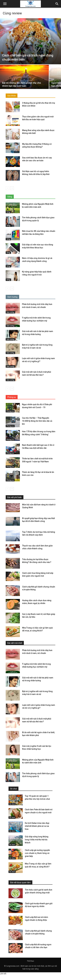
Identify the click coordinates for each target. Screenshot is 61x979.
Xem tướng (10, 312)
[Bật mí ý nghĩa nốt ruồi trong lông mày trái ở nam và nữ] (13, 348)
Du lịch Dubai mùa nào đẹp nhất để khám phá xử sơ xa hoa (37, 826)
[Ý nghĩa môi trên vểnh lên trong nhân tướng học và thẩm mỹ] (13, 321)
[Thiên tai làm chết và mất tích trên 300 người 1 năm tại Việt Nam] (13, 462)
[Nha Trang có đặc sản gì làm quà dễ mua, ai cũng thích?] (13, 631)
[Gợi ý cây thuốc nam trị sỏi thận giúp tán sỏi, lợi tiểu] (13, 618)
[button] (57, 4)
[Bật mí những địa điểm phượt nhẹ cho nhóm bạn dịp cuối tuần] (24, 83)
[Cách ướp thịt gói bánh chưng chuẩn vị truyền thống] (13, 590)
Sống (8, 212)
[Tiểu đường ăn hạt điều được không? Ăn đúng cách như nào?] (13, 563)
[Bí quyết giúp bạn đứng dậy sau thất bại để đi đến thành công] (13, 521)
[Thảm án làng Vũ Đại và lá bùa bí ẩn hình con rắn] (13, 476)
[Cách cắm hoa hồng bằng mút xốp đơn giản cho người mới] (13, 576)
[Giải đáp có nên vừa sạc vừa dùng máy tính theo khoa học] (13, 248)
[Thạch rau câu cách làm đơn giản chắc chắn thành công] (13, 549)
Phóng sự (10, 411)
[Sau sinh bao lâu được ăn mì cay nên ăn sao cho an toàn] (13, 161)
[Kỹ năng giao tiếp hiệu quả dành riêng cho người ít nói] (13, 275)
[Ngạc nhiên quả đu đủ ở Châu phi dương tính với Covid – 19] (13, 408)
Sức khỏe (11, 96)
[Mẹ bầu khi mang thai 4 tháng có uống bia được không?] (13, 148)
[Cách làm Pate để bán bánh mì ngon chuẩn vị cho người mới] (16, 813)
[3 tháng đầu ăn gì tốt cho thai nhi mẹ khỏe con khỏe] (13, 106)
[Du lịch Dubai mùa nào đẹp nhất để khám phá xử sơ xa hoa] (16, 827)
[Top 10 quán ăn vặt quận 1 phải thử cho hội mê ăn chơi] (16, 800)
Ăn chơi (12, 804)
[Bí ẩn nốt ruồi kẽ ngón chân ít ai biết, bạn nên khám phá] (13, 736)
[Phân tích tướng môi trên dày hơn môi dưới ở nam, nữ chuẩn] (13, 308)
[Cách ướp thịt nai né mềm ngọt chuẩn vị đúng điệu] (16, 920)
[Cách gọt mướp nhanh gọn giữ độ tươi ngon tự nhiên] (16, 907)
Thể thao (30, 961)
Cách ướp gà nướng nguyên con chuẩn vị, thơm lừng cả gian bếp (37, 853)
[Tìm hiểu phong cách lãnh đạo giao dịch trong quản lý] (13, 221)
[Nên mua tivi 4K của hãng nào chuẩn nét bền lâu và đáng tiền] (13, 235)
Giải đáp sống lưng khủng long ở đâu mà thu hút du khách (36, 839)
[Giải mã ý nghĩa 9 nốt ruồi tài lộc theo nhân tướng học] (13, 750)
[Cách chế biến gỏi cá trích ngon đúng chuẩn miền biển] (30, 41)
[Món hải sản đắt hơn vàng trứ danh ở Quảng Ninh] (13, 507)
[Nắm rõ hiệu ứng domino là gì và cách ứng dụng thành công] (13, 262)
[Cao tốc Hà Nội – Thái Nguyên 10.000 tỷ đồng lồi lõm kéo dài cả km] (13, 422)
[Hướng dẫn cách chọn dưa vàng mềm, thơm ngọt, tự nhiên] (13, 604)
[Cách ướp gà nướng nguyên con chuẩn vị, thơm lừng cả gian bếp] (16, 854)
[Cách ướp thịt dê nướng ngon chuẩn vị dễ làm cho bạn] (16, 948)
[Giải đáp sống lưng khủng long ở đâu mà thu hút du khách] (16, 840)
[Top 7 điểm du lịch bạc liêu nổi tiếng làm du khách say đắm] (13, 536)
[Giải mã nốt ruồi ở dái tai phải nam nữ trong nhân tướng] (13, 335)
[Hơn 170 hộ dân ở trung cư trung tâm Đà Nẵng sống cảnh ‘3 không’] (13, 435)
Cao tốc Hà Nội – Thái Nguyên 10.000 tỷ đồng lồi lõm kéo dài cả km (37, 421)
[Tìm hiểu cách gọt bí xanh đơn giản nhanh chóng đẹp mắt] (16, 893)
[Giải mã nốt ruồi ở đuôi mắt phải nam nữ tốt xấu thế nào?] (13, 375)
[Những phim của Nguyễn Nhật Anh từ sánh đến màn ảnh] (13, 208)
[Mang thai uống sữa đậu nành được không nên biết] (13, 134)
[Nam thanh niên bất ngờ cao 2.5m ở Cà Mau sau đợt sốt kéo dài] (13, 449)
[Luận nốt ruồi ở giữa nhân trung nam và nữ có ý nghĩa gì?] (13, 362)
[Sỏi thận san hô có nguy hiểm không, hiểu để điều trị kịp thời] (13, 175)
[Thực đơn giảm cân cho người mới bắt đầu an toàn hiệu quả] (13, 120)
